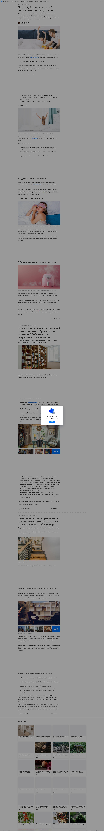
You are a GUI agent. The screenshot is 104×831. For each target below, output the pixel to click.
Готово (52, 421)
